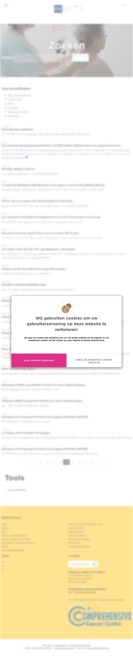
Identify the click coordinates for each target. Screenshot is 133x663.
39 (41, 462)
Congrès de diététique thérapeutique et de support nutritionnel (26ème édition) (53, 185)
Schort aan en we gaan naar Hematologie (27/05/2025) (37, 200)
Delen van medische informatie (85, 524)
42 (61, 462)
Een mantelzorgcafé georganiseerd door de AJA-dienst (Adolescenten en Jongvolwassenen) (61, 145)
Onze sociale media (79, 539)
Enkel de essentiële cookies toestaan (94, 361)
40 (48, 462)
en (3, 562)
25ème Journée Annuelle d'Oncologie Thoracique (33, 268)
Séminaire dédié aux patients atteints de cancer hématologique (42, 400)
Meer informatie (66, 347)
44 (74, 462)
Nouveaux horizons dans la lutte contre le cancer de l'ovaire (40, 233)
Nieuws (6, 528)
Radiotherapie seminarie (17, 129)
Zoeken (7, 57)
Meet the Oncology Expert (19, 368)
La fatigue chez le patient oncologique (26, 432)
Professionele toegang (14, 535)
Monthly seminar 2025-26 (18, 168)
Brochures (74, 543)
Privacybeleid (75, 528)
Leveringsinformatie (13, 550)
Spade (89, 648)
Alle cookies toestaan (39, 360)
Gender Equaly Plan (79, 546)
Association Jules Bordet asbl (18, 543)
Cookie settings (16, 490)
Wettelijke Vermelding (64, 648)
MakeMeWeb (103, 648)
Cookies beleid (76, 535)
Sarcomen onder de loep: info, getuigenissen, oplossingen (38, 249)
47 (93, 462)
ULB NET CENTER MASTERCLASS (24, 284)
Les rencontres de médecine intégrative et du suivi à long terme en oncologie (51, 217)
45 (80, 462)
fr (2, 566)
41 (54, 462)
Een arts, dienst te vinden (16, 539)
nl (123, 5)
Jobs (4, 524)
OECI (4, 546)
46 (87, 462)
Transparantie (76, 531)
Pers (4, 531)
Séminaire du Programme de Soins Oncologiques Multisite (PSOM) (45, 416)
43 (67, 463)
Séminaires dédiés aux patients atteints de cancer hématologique (43, 384)
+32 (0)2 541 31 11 (79, 564)
